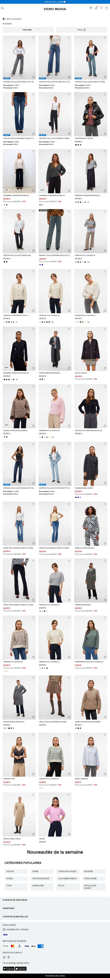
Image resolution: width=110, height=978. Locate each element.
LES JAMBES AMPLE (67, 878)
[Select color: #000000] (76, 144)
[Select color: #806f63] (83, 322)
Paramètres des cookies (55, 976)
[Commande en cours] (106, 8)
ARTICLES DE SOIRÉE (90, 887)
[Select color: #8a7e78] (4, 437)
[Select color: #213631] (85, 262)
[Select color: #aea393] (4, 204)
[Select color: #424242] (7, 204)
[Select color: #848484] (76, 202)
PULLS (61, 886)
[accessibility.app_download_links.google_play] (9, 970)
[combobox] (28, 30)
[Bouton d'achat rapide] (33, 77)
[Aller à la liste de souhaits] (101, 9)
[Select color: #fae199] (85, 322)
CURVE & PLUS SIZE (67, 871)
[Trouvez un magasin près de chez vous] (91, 9)
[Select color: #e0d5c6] (11, 379)
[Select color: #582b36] (78, 262)
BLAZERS (88, 871)
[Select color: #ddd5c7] (83, 202)
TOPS (8, 886)
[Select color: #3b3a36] (11, 728)
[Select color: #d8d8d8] (45, 379)
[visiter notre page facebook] (4, 958)
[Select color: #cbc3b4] (7, 728)
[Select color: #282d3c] (42, 379)
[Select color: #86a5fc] (80, 497)
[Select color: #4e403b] (7, 437)
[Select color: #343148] (9, 379)
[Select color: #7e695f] (85, 202)
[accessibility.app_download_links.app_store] (21, 970)
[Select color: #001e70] (42, 264)
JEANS (35, 871)
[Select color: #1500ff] (78, 497)
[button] (19, 58)
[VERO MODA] (55, 9)
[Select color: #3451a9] (40, 264)
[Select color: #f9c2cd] (78, 322)
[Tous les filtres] (81, 30)
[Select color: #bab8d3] (42, 611)
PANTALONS (38, 886)
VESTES (10, 871)
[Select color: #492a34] (80, 322)
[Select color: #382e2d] (78, 144)
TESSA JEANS (90, 878)
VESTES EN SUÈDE (40, 878)
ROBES (9, 878)
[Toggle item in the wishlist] (33, 38)
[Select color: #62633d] (78, 202)
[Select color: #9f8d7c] (13, 728)
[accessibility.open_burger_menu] (2, 8)
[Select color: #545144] (80, 144)
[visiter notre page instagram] (8, 958)
